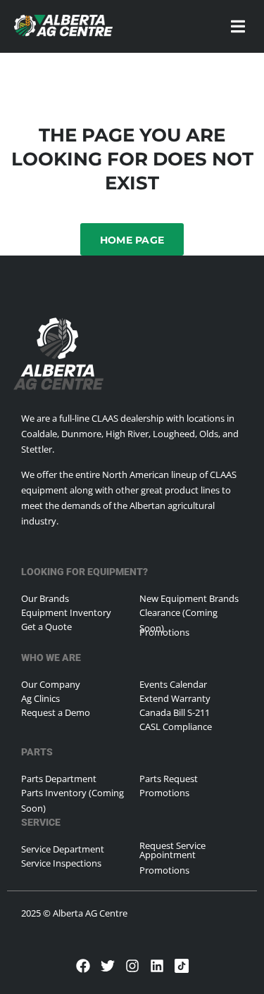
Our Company (50, 684)
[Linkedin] (157, 966)
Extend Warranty (174, 698)
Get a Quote (46, 626)
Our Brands (45, 598)
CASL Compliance (175, 726)
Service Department (62, 849)
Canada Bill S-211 (174, 712)
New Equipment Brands (189, 598)
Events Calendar (173, 684)
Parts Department (58, 778)
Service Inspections (61, 863)
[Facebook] (83, 966)
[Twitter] (108, 966)
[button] (237, 26)
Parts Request (168, 778)
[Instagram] (132, 966)
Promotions (164, 632)
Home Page (132, 240)
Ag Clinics (40, 698)
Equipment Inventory (66, 612)
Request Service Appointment (172, 850)
